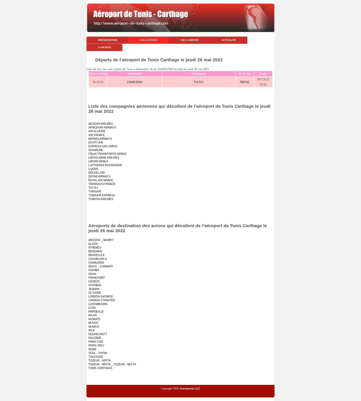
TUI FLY (199, 82)
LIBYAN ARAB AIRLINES (103, 157)
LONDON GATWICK (100, 296)
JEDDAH (93, 289)
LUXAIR (93, 168)
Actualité (229, 40)
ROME (92, 349)
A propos (104, 47)
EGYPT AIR (95, 142)
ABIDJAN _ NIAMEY (101, 240)
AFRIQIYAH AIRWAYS (102, 127)
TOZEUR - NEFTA (99, 360)
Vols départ (149, 40)
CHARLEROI (134, 82)
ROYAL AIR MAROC (100, 180)
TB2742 (244, 82)
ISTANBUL (95, 285)
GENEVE (94, 281)
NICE (91, 330)
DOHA (92, 273)
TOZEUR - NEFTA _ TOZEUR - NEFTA (112, 364)
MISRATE (94, 319)
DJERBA (93, 270)
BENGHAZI (95, 251)
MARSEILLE (96, 311)
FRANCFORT (96, 277)
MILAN (92, 315)
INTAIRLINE (95, 150)
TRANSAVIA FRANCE (102, 184)
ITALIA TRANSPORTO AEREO (107, 153)
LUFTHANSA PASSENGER (105, 165)
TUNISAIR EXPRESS (101, 195)
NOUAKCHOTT (97, 334)
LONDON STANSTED (101, 300)
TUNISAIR (94, 191)
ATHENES (94, 247)
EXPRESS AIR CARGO (102, 146)
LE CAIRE (94, 292)
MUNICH (93, 326)
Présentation (107, 40)
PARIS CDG (95, 341)
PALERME (94, 338)
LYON (91, 307)
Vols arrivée (189, 40)
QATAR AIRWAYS (99, 176)
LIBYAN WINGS (98, 161)
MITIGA (93, 322)
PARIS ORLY (96, 345)
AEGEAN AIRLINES (100, 123)
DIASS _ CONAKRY (100, 266)
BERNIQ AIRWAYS (100, 138)
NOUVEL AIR (96, 172)
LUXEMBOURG (98, 304)
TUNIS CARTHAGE (100, 368)
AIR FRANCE (96, 135)
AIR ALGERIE (97, 131)
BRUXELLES (96, 255)
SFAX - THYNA (97, 353)
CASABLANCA (97, 258)
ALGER (93, 243)
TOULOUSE (95, 356)
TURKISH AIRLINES (100, 199)
